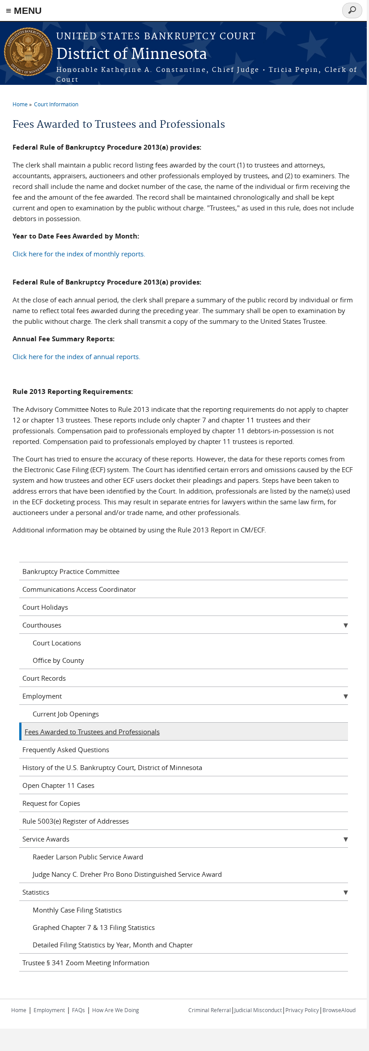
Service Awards (45, 838)
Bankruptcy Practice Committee (70, 571)
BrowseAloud (339, 1009)
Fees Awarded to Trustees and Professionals (92, 731)
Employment (42, 695)
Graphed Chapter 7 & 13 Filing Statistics (94, 927)
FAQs (78, 1009)
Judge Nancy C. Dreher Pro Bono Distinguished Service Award (127, 874)
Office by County (58, 660)
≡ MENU (24, 10)
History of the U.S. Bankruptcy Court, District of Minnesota (112, 767)
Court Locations (57, 642)
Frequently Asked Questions (65, 749)
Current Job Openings (66, 713)
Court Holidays (45, 607)
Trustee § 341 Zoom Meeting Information (85, 962)
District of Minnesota (131, 55)
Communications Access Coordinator (79, 589)
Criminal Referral (209, 1009)
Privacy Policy (302, 1009)
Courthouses (41, 624)
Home (20, 104)
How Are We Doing (115, 1009)
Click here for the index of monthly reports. (79, 253)
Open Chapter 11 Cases (58, 785)
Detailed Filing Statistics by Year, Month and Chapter (113, 944)
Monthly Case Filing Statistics (77, 909)
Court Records (44, 678)
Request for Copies (51, 803)
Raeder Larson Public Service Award (88, 856)
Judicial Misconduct (258, 1009)
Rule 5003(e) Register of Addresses (75, 821)
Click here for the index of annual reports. (76, 356)
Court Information (56, 104)
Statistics (35, 892)
